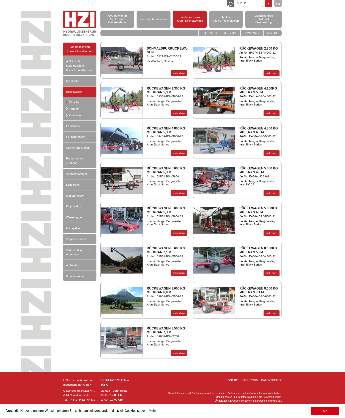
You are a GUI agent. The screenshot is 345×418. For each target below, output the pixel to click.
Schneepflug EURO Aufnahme (78, 252)
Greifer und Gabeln (78, 147)
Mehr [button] (152, 410)
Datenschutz (271, 380)
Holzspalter (73, 228)
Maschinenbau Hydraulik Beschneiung (263, 19)
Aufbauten (72, 265)
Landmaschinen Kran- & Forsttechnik (190, 19)
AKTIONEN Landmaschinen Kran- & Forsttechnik (79, 66)
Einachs (73, 102)
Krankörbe (72, 81)
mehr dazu (179, 73)
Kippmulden (73, 206)
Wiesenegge (74, 217)
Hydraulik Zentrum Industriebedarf (79, 24)
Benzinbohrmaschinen (153, 18)
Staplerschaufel (76, 239)
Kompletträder (75, 276)
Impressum (250, 380)
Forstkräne (73, 125)
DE (269, 3)
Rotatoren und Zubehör (75, 160)
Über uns (230, 33)
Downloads (252, 33)
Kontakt (273, 33)
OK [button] (325, 410)
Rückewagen (74, 91)
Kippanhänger (75, 195)
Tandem (73, 108)
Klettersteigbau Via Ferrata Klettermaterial (117, 19)
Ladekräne (73, 184)
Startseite (210, 33)
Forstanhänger (75, 136)
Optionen (74, 115)
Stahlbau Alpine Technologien (226, 19)
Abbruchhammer (76, 173)
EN (278, 3)
